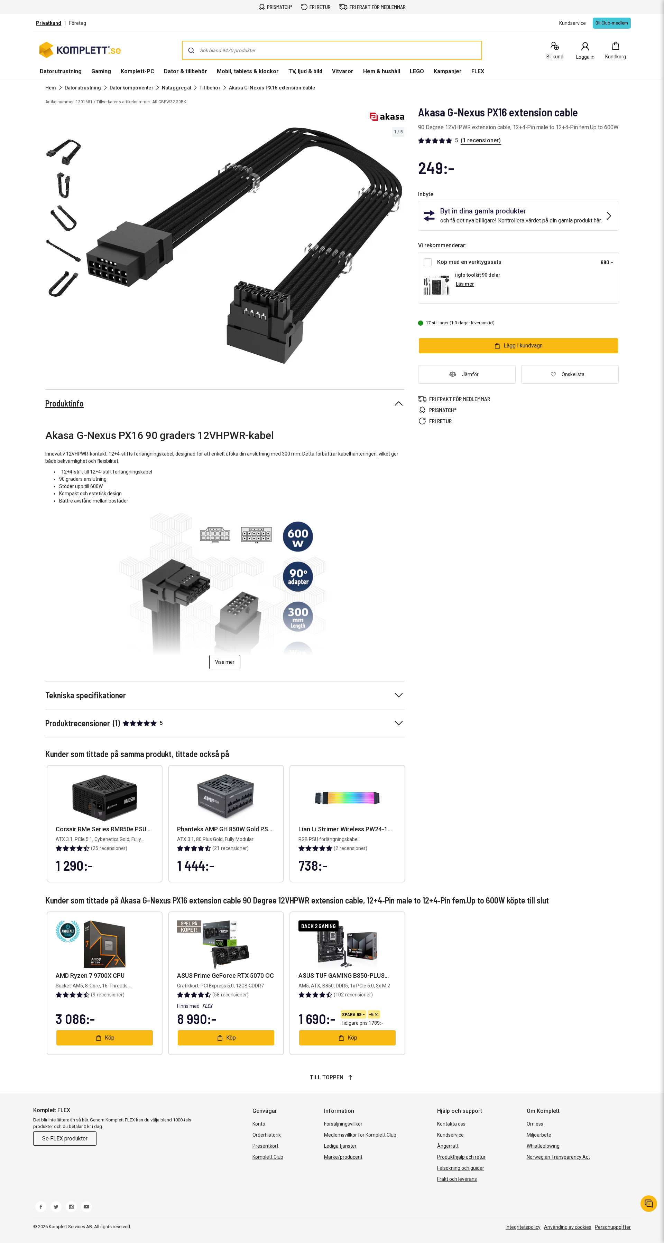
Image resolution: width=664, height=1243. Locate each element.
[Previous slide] (90, 247)
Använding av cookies (567, 1227)
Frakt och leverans (457, 1179)
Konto (258, 1124)
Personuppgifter (613, 1227)
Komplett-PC (137, 71)
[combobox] (332, 50)
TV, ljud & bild (305, 71)
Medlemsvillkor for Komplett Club (360, 1135)
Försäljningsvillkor (343, 1124)
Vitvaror (342, 71)
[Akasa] (387, 117)
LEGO (417, 71)
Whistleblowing (543, 1146)
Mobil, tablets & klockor (248, 71)
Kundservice (450, 1135)
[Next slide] (398, 247)
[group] (244, 246)
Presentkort (265, 1146)
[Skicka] (191, 50)
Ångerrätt (448, 1146)
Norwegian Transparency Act (558, 1157)
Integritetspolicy (523, 1227)
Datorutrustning (61, 71)
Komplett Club (267, 1157)
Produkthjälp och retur (461, 1157)
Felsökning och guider (460, 1168)
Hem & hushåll (381, 71)
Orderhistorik (266, 1135)
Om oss (535, 1124)
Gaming (101, 71)
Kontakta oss (451, 1124)
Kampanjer (448, 71)
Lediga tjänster (340, 1146)
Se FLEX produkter (64, 1138)
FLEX (477, 71)
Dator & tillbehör (185, 71)
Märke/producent (343, 1157)
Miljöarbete (539, 1135)
